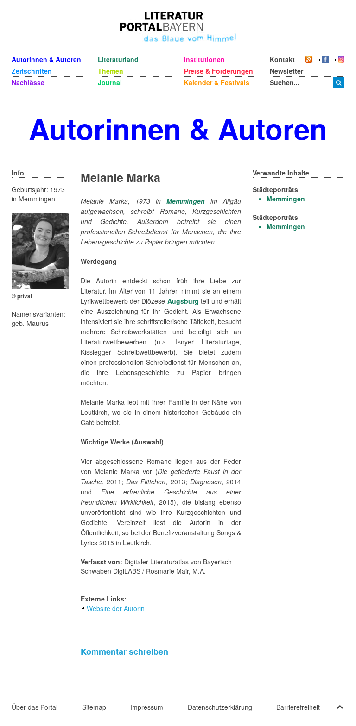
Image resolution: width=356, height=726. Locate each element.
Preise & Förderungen (218, 70)
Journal (110, 82)
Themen (110, 70)
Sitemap (94, 707)
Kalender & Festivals (216, 82)
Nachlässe (28, 82)
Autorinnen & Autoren (46, 59)
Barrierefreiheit (298, 707)
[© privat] (40, 250)
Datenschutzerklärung (220, 707)
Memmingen (185, 201)
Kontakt (282, 59)
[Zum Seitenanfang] (339, 703)
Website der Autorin (116, 608)
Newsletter (286, 70)
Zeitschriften (32, 70)
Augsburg (183, 301)
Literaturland (118, 59)
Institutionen (204, 59)
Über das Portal (34, 707)
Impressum (146, 707)
